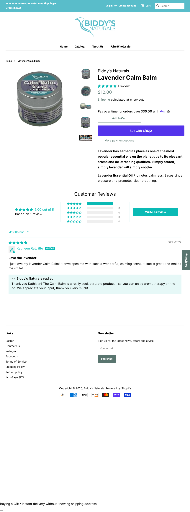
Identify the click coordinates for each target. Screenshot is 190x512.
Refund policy (14, 372)
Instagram (12, 351)
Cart (148, 6)
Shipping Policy (15, 366)
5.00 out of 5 (44, 209)
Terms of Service (16, 361)
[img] (18, 242)
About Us (97, 47)
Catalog (80, 47)
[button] (107, 86)
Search (10, 340)
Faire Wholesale (120, 47)
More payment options (119, 140)
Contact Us (13, 346)
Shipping (104, 99)
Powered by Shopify (118, 388)
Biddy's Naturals (94, 388)
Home (64, 47)
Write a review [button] (155, 212)
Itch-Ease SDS (15, 377)
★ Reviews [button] (186, 260)
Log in (109, 6)
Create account (127, 6)
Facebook (12, 356)
